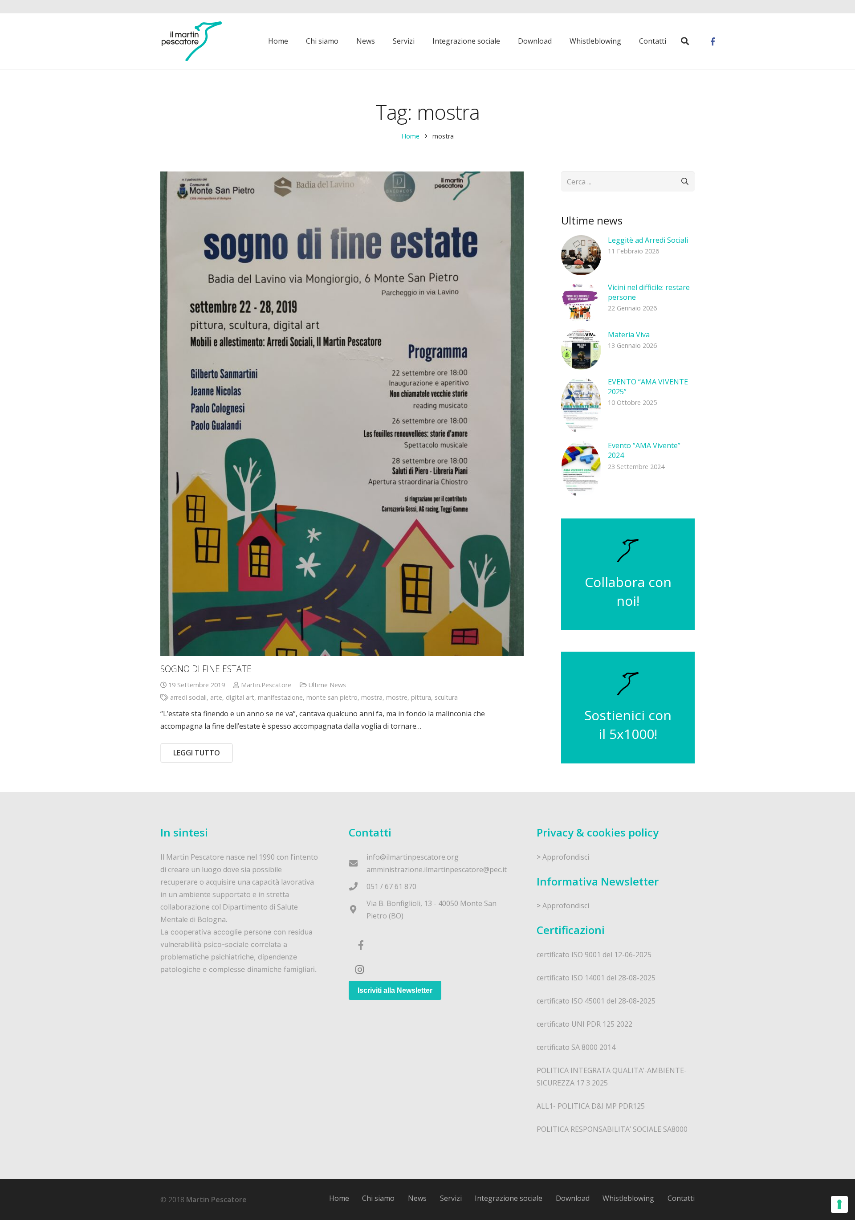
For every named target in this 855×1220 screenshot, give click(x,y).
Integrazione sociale (508, 1198)
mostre (396, 697)
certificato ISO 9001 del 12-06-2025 (594, 954)
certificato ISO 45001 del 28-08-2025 (596, 1001)
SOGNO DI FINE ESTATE (206, 669)
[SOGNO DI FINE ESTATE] (342, 413)
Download (573, 1198)
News (417, 1198)
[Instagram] (360, 970)
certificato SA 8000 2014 (576, 1047)
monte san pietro (332, 697)
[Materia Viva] (581, 350)
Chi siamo (378, 1198)
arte (216, 697)
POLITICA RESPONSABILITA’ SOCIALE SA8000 (612, 1129)
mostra (372, 697)
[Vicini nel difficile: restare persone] (581, 302)
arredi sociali (188, 697)
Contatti (681, 1198)
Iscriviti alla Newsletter (395, 990)
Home (410, 136)
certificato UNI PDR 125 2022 (584, 1024)
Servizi (451, 1198)
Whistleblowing (628, 1198)
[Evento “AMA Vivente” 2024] (581, 469)
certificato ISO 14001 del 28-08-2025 (596, 978)
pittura (421, 697)
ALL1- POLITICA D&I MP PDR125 (591, 1106)
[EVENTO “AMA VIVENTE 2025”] (581, 405)
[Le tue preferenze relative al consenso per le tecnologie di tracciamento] (839, 1204)
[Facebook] (712, 41)
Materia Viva (629, 334)
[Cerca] (685, 41)
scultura (446, 697)
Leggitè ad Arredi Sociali (648, 240)
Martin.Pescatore (266, 685)
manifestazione (280, 697)
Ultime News (327, 685)
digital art (240, 697)
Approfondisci (565, 857)
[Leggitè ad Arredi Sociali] (581, 255)
